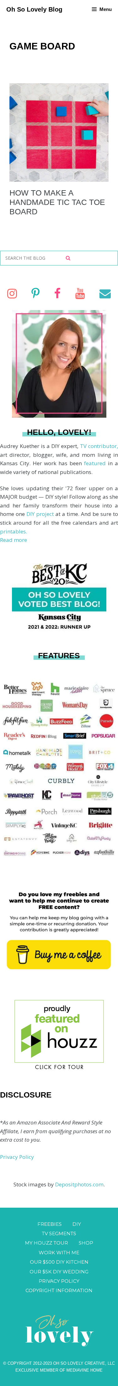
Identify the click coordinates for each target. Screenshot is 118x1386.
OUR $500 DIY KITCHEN (59, 1262)
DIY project (40, 513)
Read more (13, 539)
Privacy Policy (17, 1156)
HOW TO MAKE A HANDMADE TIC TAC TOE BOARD (57, 202)
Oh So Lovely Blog (34, 9)
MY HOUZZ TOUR (46, 1243)
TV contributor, (99, 446)
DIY (76, 1224)
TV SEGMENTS (59, 1233)
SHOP (86, 1243)
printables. (13, 531)
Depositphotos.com (79, 1184)
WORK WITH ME (59, 1253)
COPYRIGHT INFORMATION (59, 1290)
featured (96, 463)
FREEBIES (49, 1224)
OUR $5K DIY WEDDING (59, 1272)
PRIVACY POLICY (59, 1281)
